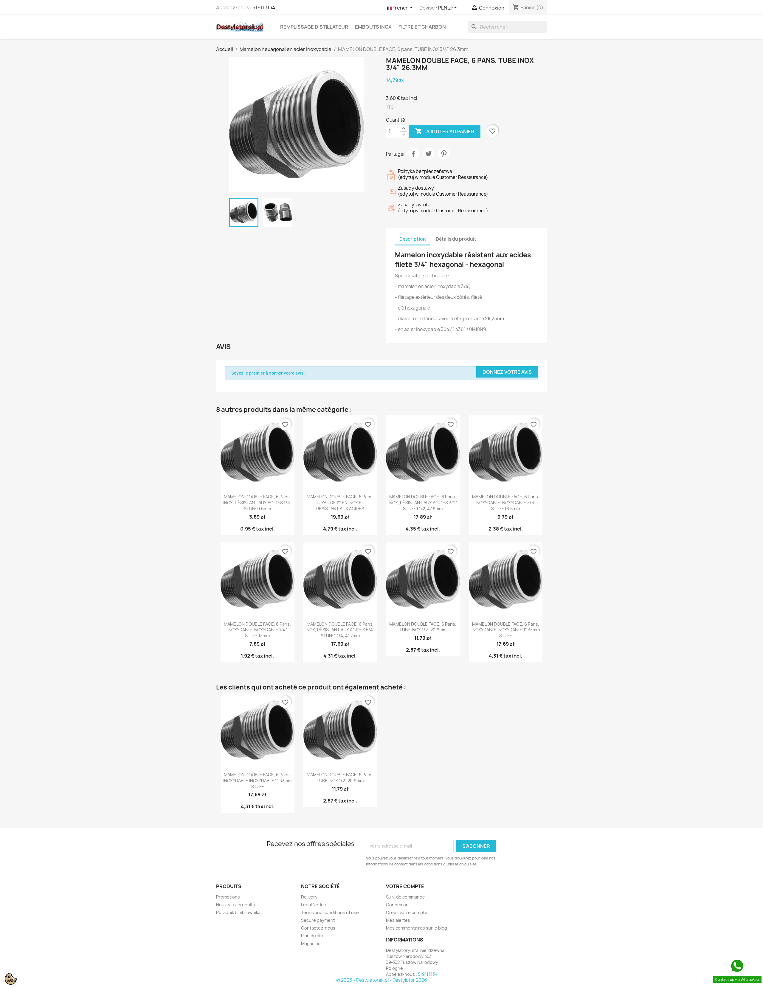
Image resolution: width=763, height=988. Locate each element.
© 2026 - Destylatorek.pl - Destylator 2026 (381, 980)
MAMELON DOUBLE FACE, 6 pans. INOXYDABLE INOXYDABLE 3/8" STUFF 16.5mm (505, 502)
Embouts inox (373, 27)
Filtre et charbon (422, 27)
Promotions (228, 897)
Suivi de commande (405, 897)
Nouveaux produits (235, 904)
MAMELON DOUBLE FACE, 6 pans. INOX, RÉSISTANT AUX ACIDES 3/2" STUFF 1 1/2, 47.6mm (422, 502)
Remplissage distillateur (314, 27)
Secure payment (318, 920)
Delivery (309, 897)
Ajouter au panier (444, 131)
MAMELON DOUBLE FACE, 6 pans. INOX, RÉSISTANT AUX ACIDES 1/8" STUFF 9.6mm (257, 502)
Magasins (310, 943)
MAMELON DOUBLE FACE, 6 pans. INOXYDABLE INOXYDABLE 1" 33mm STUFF (506, 630)
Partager (413, 154)
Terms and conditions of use (330, 912)
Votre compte (405, 886)
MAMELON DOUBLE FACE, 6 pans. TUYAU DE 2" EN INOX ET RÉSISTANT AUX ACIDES (340, 502)
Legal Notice (313, 904)
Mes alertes (398, 920)
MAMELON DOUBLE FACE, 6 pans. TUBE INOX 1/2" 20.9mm (422, 627)
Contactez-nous (318, 928)
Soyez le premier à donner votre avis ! (268, 373)
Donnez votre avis (507, 372)
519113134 (263, 7)
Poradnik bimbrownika (238, 912)
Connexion (397, 904)
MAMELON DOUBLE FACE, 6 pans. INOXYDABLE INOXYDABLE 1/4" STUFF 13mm (257, 630)
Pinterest (444, 154)
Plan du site (313, 935)
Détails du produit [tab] (456, 239)
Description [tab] (412, 239)
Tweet (429, 154)
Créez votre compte (406, 912)
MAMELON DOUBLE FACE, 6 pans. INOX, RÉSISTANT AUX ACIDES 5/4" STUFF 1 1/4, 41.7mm (340, 630)
